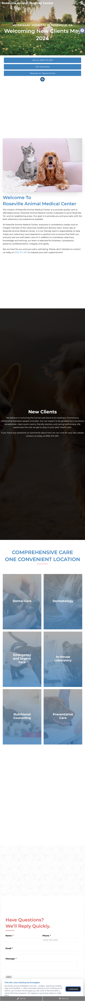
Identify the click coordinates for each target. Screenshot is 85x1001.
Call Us (22, 998)
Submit (8, 977)
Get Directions (42, 67)
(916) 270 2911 (21, 252)
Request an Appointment (42, 73)
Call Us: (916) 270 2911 (42, 60)
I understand (73, 989)
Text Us (64, 998)
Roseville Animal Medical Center (27, 3)
